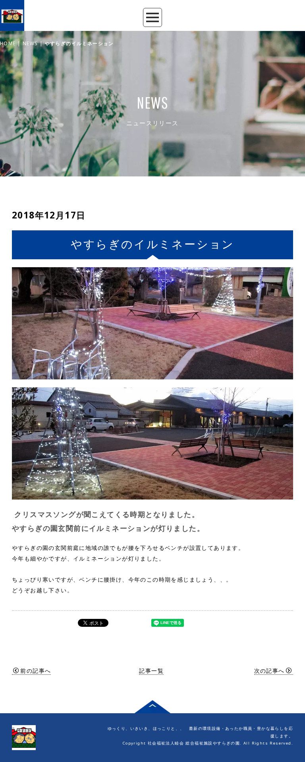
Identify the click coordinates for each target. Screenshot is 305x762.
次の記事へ (269, 670)
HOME (8, 43)
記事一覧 (151, 670)
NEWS (30, 43)
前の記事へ (35, 670)
